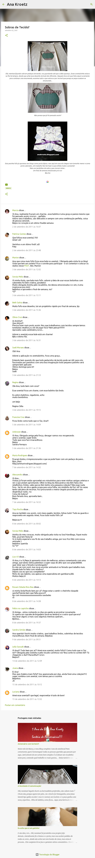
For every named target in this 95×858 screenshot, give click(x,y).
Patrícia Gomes (19, 234)
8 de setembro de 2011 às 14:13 (26, 580)
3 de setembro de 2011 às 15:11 (26, 295)
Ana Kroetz (17, 4)
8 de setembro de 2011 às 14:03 (26, 549)
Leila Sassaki (18, 647)
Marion (15, 257)
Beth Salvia (17, 302)
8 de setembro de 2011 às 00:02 (26, 524)
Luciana (15, 692)
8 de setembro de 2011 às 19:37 (26, 622)
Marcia (15, 210)
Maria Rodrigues (19, 455)
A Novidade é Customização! (29, 786)
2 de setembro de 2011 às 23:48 (26, 250)
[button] (6, 35)
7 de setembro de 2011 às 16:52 (26, 502)
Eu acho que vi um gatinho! (28, 828)
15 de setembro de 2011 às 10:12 (27, 684)
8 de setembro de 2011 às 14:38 (26, 601)
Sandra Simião (18, 630)
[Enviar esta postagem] (6, 185)
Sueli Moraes (18, 347)
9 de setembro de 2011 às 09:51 (26, 639)
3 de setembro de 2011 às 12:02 (26, 269)
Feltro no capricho (20, 608)
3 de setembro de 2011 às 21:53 (26, 375)
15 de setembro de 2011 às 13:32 (27, 699)
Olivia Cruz (17, 317)
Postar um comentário (15, 705)
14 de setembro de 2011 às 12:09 (27, 661)
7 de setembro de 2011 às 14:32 (26, 467)
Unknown (16, 432)
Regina (15, 382)
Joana (15, 668)
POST (26, 266)
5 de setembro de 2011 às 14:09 (26, 424)
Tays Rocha (17, 509)
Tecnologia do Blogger (49, 854)
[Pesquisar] (30, 4)
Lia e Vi (15, 557)
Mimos (8, 188)
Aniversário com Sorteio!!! (28, 744)
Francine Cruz (18, 417)
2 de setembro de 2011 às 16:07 (26, 227)
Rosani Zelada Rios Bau (23, 587)
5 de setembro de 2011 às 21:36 (26, 448)
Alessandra (17, 474)
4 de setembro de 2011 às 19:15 (26, 410)
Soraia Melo (17, 277)
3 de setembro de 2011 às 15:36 (26, 310)
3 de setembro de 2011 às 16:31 (26, 340)
